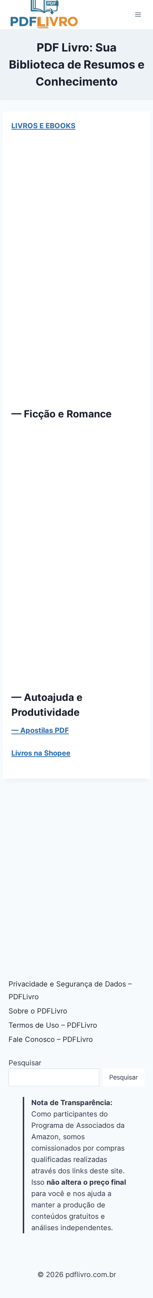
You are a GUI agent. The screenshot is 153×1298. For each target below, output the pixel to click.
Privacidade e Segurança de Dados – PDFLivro (70, 990)
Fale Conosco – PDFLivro (51, 1039)
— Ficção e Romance (61, 414)
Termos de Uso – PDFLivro (53, 1025)
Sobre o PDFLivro (38, 1011)
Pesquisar (25, 1063)
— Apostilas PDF (40, 730)
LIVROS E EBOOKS (43, 125)
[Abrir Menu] (137, 14)
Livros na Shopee (40, 753)
